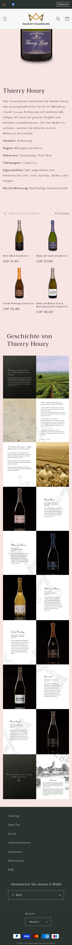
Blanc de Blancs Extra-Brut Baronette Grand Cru (52, 305)
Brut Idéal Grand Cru (15, 256)
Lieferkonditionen (19, 842)
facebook (13, 4)
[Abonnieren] (59, 895)
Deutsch (63, 4)
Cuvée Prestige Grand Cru (18, 303)
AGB (11, 869)
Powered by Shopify (47, 943)
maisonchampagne (31, 943)
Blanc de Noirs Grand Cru (51, 256)
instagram (4, 4)
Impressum (15, 852)
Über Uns (14, 825)
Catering (13, 816)
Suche (12, 833)
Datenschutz (16, 860)
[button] (5, 18)
